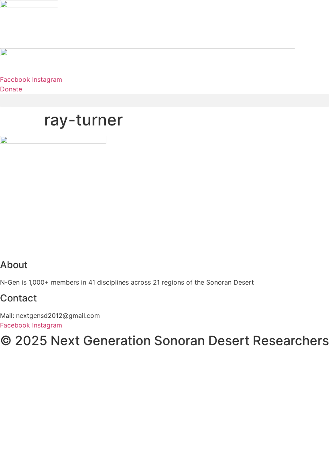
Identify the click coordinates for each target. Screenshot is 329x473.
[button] (164, 100)
